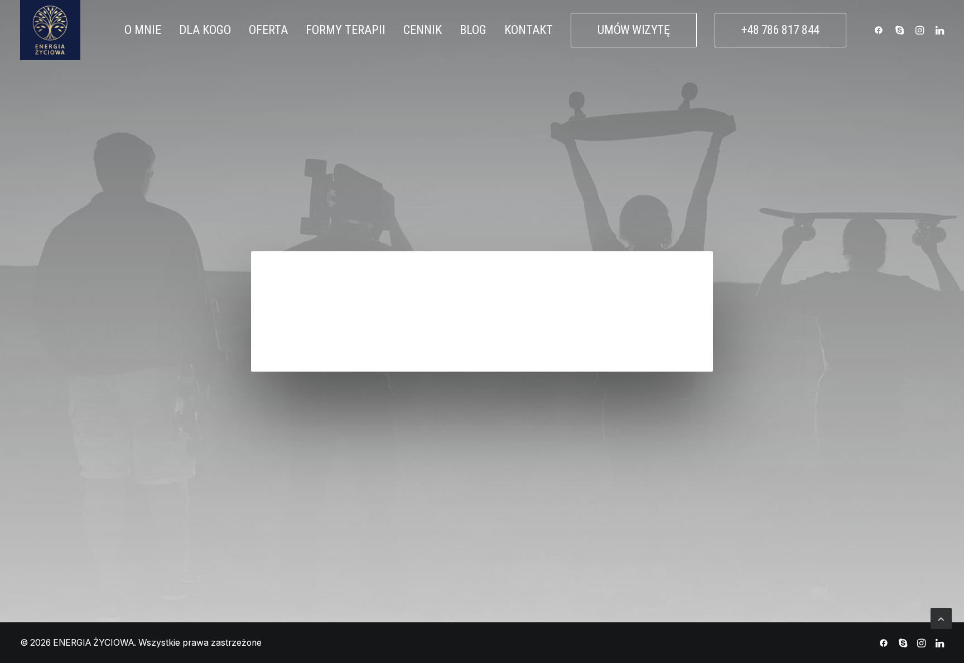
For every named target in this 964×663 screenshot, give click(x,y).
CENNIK (422, 30)
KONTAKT (528, 30)
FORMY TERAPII (345, 30)
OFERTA (268, 30)
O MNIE (142, 30)
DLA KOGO (205, 30)
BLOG (473, 30)
